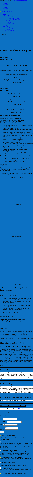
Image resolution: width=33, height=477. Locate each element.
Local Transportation (11, 21)
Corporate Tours (10, 23)
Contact (5, 32)
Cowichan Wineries (14, 18)
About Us (5, 26)
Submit (2, 432)
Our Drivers (9, 29)
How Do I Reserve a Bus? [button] (8, 370)
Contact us (21, 339)
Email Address (3, 421)
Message (2, 429)
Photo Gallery (9, 28)
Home (4, 14)
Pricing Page (21, 408)
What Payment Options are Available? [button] (12, 384)
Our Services (6, 15)
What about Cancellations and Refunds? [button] (13, 406)
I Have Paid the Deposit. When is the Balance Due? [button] (16, 397)
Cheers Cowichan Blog (8, 30)
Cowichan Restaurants (14, 19)
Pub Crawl (8, 22)
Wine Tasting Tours (11, 16)
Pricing (5, 25)
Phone (1, 424)
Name (1, 419)
